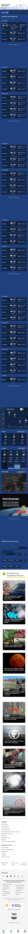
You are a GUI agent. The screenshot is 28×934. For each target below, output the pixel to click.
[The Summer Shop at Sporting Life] (23, 565)
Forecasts (21, 8)
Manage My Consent (6, 833)
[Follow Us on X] (22, 876)
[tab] (21, 409)
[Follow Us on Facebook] (3, 876)
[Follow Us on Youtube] (11, 876)
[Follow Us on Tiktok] (14, 876)
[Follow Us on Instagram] (7, 876)
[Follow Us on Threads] (18, 876)
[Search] (17, 5)
